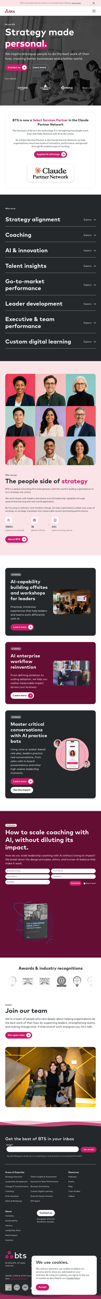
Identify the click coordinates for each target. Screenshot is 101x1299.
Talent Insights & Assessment (44, 1177)
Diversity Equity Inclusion (42, 1196)
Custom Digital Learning (42, 1191)
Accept (42, 1287)
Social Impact (11, 1235)
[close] (94, 3)
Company (9, 1216)
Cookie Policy (73, 1278)
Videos (71, 1196)
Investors (9, 1240)
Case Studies (74, 1191)
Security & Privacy (19, 1279)
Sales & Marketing (13, 1201)
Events (71, 1182)
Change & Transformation (16, 1186)
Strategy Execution (13, 1177)
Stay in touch (91, 883)
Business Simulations (40, 1186)
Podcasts (72, 1177)
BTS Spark (35, 1201)
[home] (10, 11)
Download (75, 883)
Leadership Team (13, 1230)
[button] (93, 11)
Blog (70, 1186)
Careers (8, 1226)
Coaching (9, 1191)
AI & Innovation (12, 1196)
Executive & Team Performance (44, 1182)
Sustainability (11, 1221)
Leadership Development (16, 1182)
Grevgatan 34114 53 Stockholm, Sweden (45, 1220)
